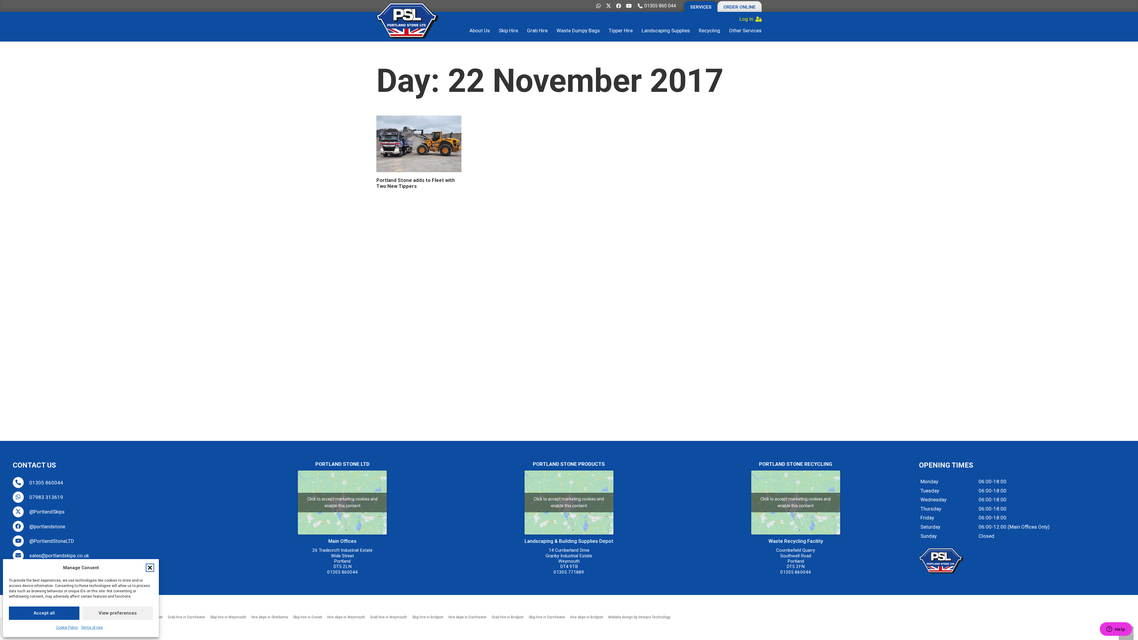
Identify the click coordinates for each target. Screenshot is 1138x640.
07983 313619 (46, 497)
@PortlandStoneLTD (51, 541)
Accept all (44, 613)
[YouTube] (629, 6)
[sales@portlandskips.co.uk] (21, 555)
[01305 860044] (21, 482)
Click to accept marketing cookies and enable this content (342, 502)
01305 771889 (569, 572)
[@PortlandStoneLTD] (21, 540)
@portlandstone (47, 526)
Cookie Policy (67, 627)
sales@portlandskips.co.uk (59, 556)
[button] (150, 568)
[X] (608, 6)
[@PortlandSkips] (21, 511)
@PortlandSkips (47, 512)
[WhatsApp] (598, 6)
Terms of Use (92, 627)
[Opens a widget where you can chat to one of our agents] (1115, 629)
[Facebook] (618, 6)
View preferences (118, 613)
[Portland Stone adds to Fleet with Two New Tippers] (418, 144)
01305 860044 (46, 483)
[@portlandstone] (21, 526)
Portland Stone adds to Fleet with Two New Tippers (415, 183)
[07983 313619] (21, 497)
